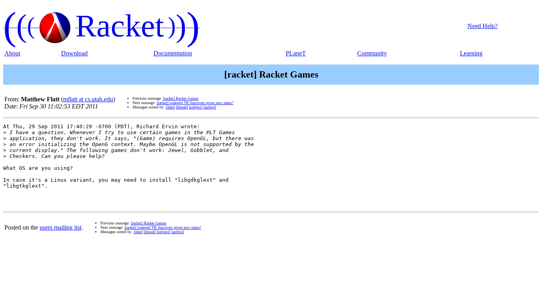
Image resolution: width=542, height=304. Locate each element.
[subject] (195, 107)
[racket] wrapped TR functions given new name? (195, 103)
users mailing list (60, 227)
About (12, 53)
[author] (210, 107)
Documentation (173, 53)
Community (372, 53)
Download (74, 53)
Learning (471, 53)
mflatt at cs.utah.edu (88, 99)
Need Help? (482, 26)
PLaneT (296, 53)
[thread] (182, 107)
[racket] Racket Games (180, 98)
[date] (170, 107)
